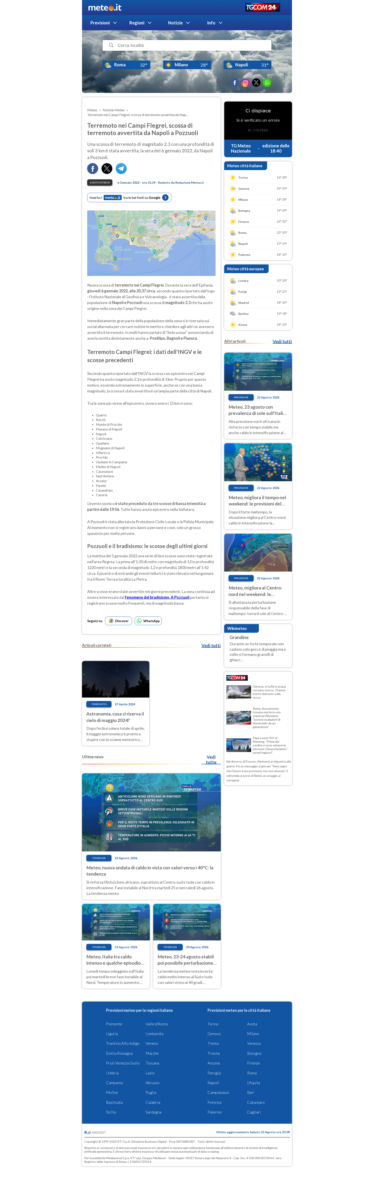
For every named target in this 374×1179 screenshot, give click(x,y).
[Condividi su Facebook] (92, 172)
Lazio (150, 1073)
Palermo (215, 1112)
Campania (114, 1082)
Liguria (112, 1033)
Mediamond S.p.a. (118, 1158)
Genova (214, 1033)
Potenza (214, 1102)
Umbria (112, 1073)
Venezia (254, 1043)
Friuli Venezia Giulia (122, 1063)
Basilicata (114, 1102)
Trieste (214, 1053)
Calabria (153, 1102)
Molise (112, 1092)
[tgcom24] (262, 7)
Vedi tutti (211, 645)
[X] (256, 82)
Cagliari (254, 1112)
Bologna (254, 1053)
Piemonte (114, 1023)
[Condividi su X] (107, 172)
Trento (213, 1043)
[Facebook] (234, 82)
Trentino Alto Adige (122, 1043)
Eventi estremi (100, 182)
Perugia (214, 1073)
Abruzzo (153, 1082)
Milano (253, 1033)
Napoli (213, 1082)
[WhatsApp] (267, 82)
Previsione (241, 397)
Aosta (252, 1023)
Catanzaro (256, 1102)
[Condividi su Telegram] (121, 172)
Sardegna (153, 1112)
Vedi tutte (211, 759)
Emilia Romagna (119, 1053)
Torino (213, 1023)
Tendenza (99, 858)
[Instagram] (245, 82)
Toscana (152, 1063)
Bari (250, 1092)
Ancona (214, 1063)
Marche (152, 1053)
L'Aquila (253, 1082)
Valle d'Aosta (157, 1023)
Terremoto (99, 704)
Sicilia (111, 1112)
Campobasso (218, 1092)
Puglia (151, 1092)
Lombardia (154, 1033)
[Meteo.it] (104, 7)
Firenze (253, 1063)
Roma (252, 1073)
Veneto (152, 1043)
